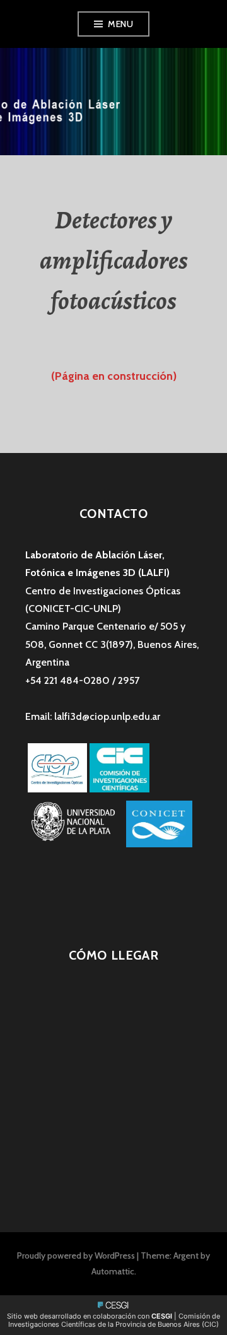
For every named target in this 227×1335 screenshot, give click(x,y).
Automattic (112, 1271)
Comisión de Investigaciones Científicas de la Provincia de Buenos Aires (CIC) (114, 1320)
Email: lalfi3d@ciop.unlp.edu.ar (92, 716)
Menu (120, 24)
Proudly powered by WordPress (76, 1255)
